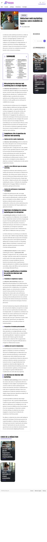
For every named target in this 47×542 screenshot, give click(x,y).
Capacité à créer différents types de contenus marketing (10, 71)
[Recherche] (40, 3)
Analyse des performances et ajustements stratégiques (9, 75)
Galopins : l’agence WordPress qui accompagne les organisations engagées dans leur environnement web (40, 81)
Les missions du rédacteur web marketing (22, 77)
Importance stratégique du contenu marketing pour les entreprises (22, 61)
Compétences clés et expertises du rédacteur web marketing (10, 65)
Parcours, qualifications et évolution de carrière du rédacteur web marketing (22, 65)
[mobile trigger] (2, 2)
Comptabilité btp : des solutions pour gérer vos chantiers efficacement (39, 63)
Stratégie (23, 15)
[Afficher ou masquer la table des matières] (21, 56)
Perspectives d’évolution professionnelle (21, 71)
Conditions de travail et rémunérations (22, 74)
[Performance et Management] (8, 2)
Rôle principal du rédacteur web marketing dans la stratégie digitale (10, 61)
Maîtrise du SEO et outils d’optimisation (11, 68)
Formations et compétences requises (22, 68)
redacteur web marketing (10, 88)
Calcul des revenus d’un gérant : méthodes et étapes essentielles (6, 473)
